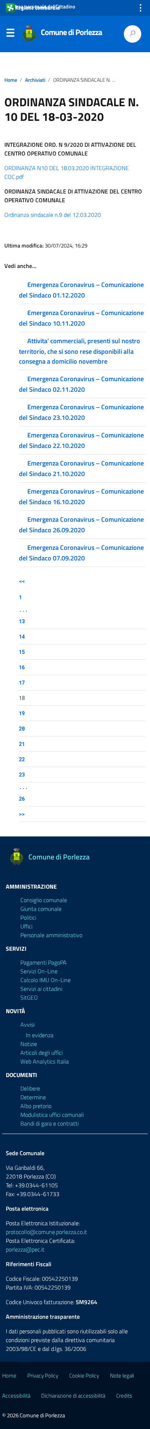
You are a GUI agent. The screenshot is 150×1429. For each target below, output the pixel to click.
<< (22, 581)
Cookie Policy (84, 1375)
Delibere (30, 1088)
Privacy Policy (42, 1375)
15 (22, 651)
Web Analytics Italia (44, 1061)
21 (22, 743)
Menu (10, 34)
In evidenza (40, 1035)
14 (22, 636)
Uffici (26, 926)
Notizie (28, 1043)
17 (22, 682)
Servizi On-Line (39, 971)
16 (22, 667)
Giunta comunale (41, 908)
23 (22, 774)
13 (22, 621)
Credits (124, 1395)
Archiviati (35, 80)
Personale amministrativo (51, 935)
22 (22, 759)
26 (22, 798)
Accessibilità (16, 1395)
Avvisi (27, 1024)
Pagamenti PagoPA (43, 962)
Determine (33, 1097)
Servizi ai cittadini (41, 988)
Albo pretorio (35, 1106)
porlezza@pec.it (25, 1249)
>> (22, 814)
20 (22, 728)
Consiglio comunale (43, 900)
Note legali (122, 1375)
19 (22, 713)
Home (10, 80)
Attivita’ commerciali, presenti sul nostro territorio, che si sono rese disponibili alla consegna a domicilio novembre (79, 351)
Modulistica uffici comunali (52, 1114)
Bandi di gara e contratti (49, 1123)
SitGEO (29, 997)
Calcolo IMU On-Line (45, 980)
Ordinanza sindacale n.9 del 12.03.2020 (52, 214)
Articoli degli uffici (41, 1052)
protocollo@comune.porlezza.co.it (46, 1231)
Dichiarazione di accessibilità (73, 1395)
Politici (28, 917)
